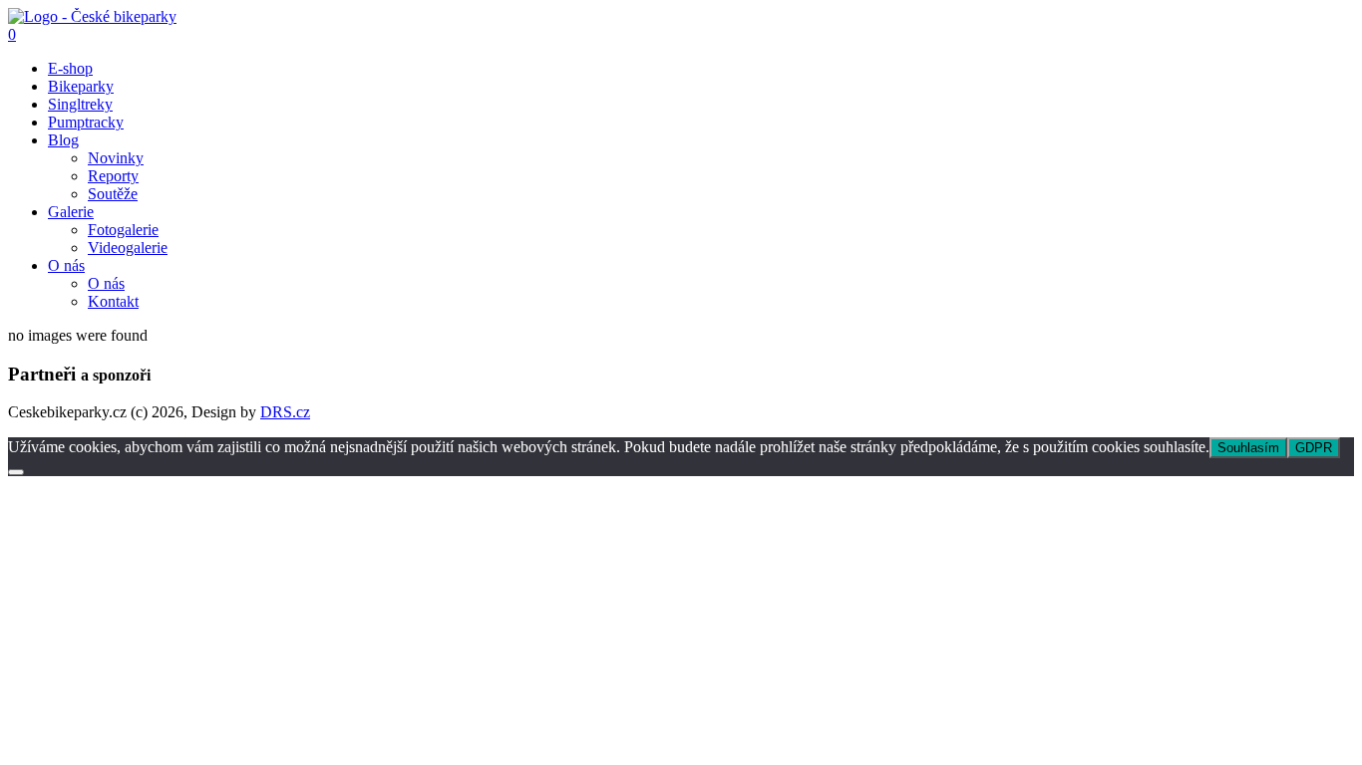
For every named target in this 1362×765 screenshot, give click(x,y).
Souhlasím (1248, 447)
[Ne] (16, 472)
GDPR (1313, 447)
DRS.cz (285, 411)
